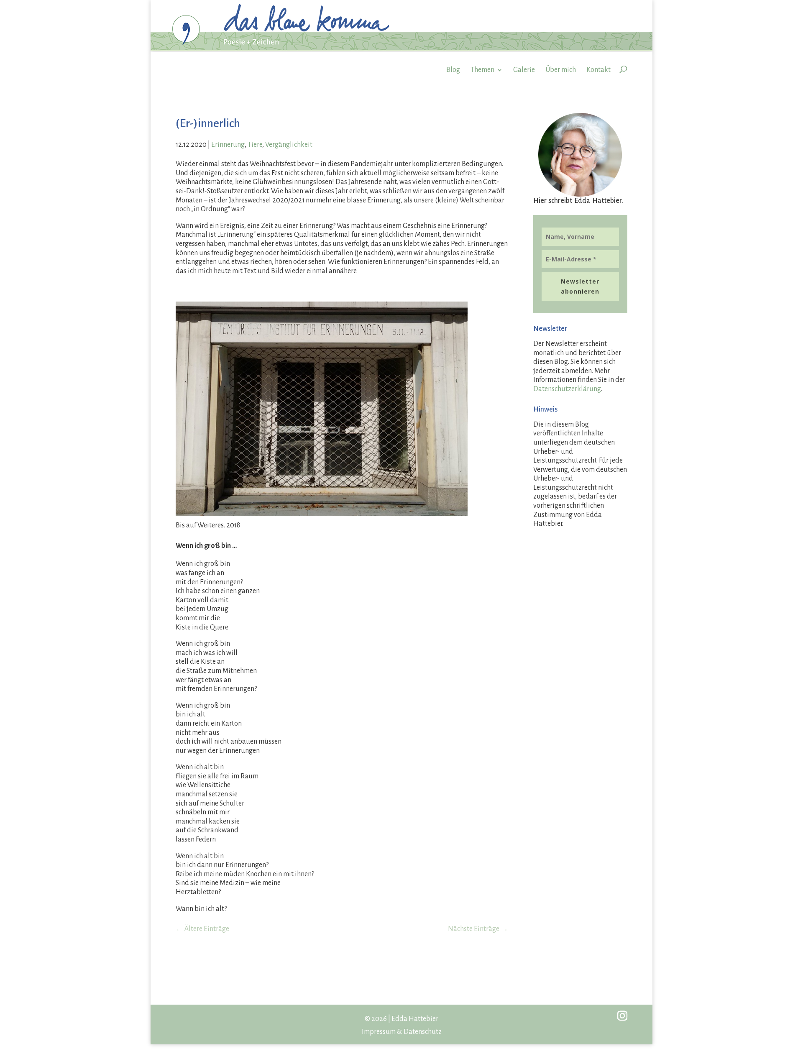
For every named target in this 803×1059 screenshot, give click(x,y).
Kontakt (598, 70)
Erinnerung (228, 144)
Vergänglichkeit (288, 144)
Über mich (560, 70)
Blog (453, 70)
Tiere (255, 144)
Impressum (379, 1032)
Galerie (524, 70)
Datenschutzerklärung (567, 389)
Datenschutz (423, 1032)
